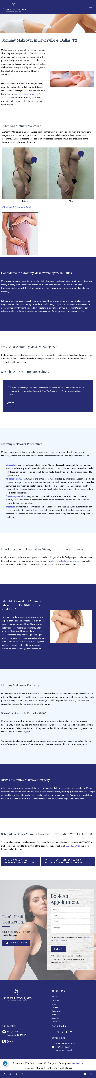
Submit (58, 949)
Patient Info (56, 1014)
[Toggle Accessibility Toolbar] (5, 1063)
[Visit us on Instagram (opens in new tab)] (58, 1032)
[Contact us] (91, 1074)
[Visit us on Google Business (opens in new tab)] (62, 1032)
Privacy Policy (85, 937)
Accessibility (29, 1067)
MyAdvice (78, 1063)
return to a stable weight (61, 561)
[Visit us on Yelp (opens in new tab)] (66, 1032)
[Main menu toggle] (91, 7)
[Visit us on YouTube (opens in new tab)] (71, 1032)
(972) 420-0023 (72, 845)
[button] (20, 861)
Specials (55, 1018)
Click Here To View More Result (16, 207)
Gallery (55, 1007)
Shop (54, 1004)
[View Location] (4, 1032)
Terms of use (57, 1067)
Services (55, 1000)
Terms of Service (58, 940)
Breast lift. (10, 506)
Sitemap (68, 1067)
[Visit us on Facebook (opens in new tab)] (54, 1032)
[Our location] (85, 1074)
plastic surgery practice (27, 94)
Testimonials (56, 1011)
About (54, 996)
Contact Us (56, 1021)
